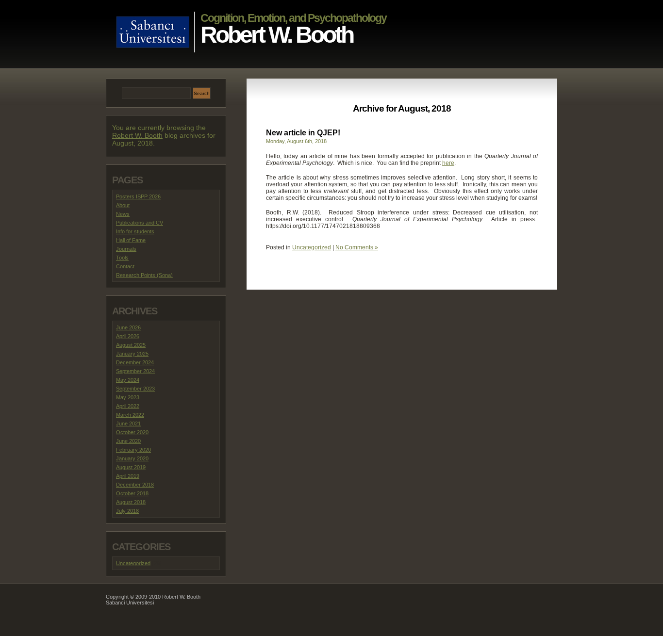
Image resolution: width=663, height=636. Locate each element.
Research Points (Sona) (144, 275)
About (123, 205)
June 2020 (128, 441)
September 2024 (135, 371)
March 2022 (130, 415)
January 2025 (132, 354)
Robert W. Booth (276, 35)
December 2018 (135, 485)
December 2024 (135, 362)
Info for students (135, 231)
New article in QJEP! (303, 133)
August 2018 (131, 502)
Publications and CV (139, 223)
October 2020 (132, 432)
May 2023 (127, 397)
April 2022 (127, 406)
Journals (126, 249)
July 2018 (127, 511)
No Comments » (356, 247)
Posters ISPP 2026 (138, 196)
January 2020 (132, 458)
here (448, 163)
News (123, 214)
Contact (125, 266)
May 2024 (127, 380)
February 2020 (133, 450)
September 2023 (135, 388)
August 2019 (131, 467)
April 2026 (127, 336)
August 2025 (131, 345)
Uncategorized (311, 247)
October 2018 (132, 493)
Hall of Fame (131, 240)
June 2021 (128, 423)
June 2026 (128, 327)
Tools (122, 258)
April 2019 (127, 476)
